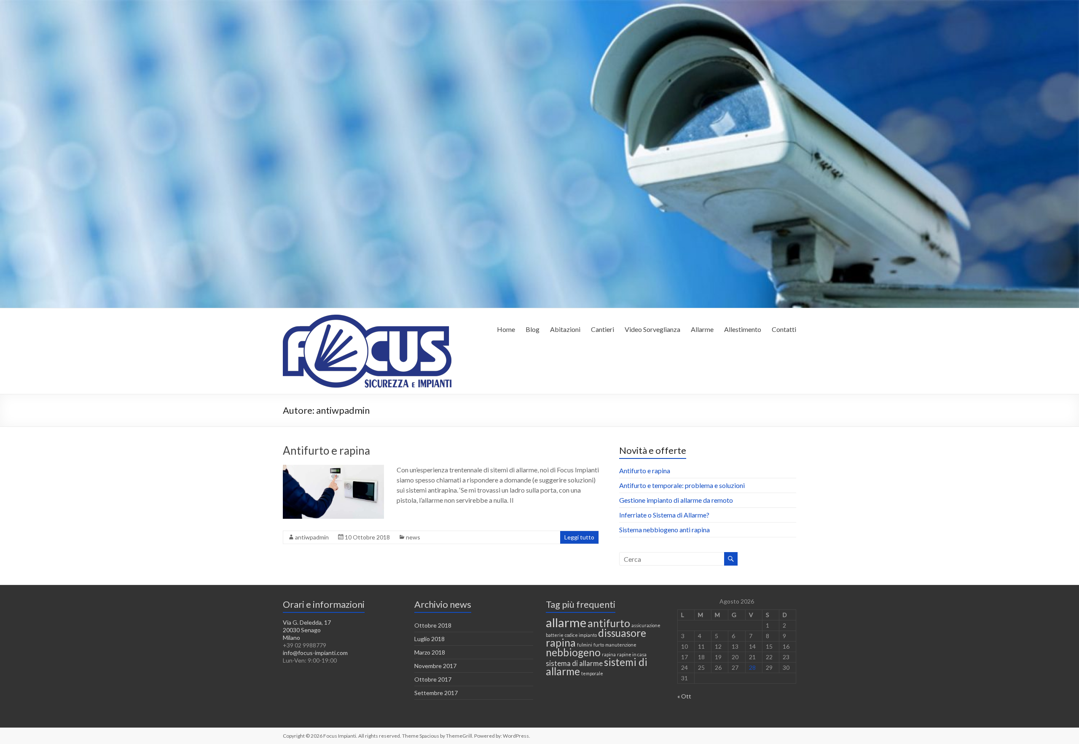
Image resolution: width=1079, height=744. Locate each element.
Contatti (784, 329)
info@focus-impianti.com (315, 652)
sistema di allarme (574, 663)
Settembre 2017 (436, 692)
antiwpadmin (312, 537)
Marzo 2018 (429, 652)
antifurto (609, 623)
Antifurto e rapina (326, 450)
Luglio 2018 (429, 638)
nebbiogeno (573, 652)
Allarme (702, 329)
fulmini (584, 644)
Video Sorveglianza (652, 329)
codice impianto (581, 635)
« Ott (684, 696)
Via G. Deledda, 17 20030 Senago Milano (307, 630)
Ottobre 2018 (432, 625)
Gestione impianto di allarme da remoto (676, 500)
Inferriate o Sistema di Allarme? (664, 515)
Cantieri (602, 329)
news (413, 537)
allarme (566, 622)
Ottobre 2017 (432, 679)
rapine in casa (632, 654)
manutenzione (620, 644)
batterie (555, 635)
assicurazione (645, 625)
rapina (609, 654)
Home (506, 329)
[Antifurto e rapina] (333, 469)
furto (598, 644)
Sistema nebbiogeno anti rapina (664, 530)
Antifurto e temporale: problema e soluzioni (682, 485)
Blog (533, 329)
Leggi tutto (579, 537)
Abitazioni (565, 329)
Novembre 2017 (435, 665)
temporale (592, 673)
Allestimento (742, 329)
